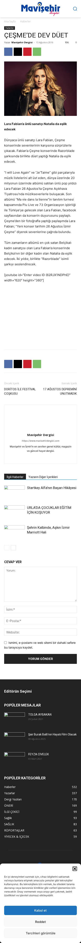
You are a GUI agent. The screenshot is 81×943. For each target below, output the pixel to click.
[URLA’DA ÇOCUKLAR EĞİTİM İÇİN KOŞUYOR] (14, 512)
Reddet (40, 922)
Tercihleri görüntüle (40, 933)
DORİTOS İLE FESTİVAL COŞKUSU (20, 391)
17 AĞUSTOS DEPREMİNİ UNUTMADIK (60, 391)
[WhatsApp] (37, 52)
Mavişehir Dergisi (22, 42)
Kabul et (40, 910)
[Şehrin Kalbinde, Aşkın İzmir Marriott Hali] (14, 532)
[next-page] (13, 547)
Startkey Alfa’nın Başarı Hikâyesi (51, 488)
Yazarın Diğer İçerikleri (43, 477)
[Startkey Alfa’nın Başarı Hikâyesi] (14, 492)
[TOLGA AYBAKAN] (14, 719)
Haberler (25, 21)
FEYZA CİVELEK (38, 754)
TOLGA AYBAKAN (40, 714)
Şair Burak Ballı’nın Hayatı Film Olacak (52, 734)
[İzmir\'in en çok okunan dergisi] (40, 8)
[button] (75, 869)
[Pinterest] (27, 52)
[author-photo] (40, 429)
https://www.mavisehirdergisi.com (40, 440)
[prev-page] (6, 547)
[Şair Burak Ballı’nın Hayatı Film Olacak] (14, 739)
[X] (18, 52)
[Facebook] (8, 52)
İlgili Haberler (15, 477)
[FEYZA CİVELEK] (14, 759)
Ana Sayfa (10, 21)
